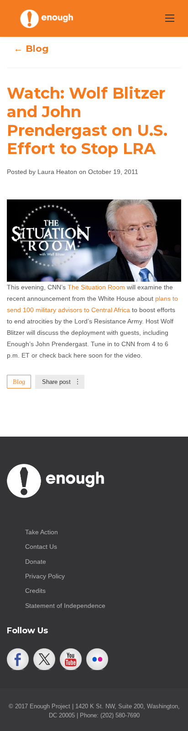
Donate (35, 561)
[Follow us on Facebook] (18, 659)
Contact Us (41, 546)
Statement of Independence (65, 605)
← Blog (31, 48)
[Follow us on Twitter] (44, 659)
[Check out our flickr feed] (97, 659)
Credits (35, 590)
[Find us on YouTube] (71, 659)
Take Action (41, 532)
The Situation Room (96, 287)
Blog (19, 382)
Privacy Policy (45, 576)
